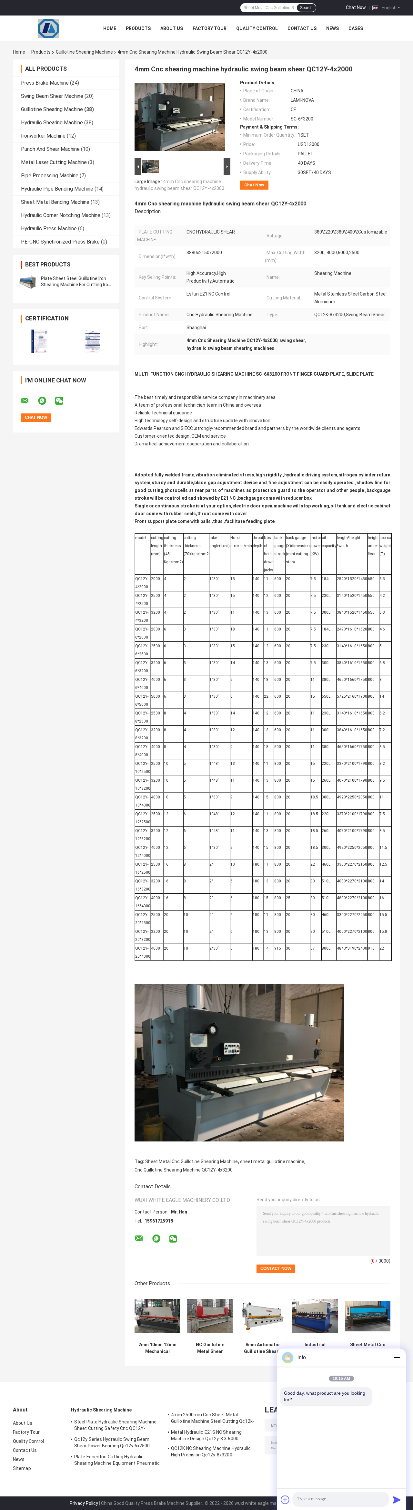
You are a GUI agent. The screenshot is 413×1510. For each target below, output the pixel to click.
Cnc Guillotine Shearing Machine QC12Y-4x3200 (184, 1169)
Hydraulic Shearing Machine (52, 123)
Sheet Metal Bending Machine (55, 202)
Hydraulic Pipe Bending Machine (57, 189)
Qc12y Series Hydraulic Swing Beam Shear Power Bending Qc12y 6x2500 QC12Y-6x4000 (112, 1443)
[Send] (397, 1500)
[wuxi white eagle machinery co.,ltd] (48, 28)
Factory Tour (210, 28)
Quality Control (257, 28)
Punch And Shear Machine (50, 149)
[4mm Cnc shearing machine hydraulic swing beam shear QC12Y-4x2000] (180, 118)
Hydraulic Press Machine (49, 228)
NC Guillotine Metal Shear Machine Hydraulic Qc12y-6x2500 (210, 1348)
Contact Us (302, 28)
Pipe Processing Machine (49, 175)
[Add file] (285, 1500)
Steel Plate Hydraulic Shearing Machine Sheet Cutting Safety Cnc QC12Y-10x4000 (115, 1426)
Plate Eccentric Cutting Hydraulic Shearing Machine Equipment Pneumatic (117, 1460)
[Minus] (397, 1357)
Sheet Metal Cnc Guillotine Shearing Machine (191, 1161)
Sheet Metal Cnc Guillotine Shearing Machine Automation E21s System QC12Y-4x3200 (367, 1348)
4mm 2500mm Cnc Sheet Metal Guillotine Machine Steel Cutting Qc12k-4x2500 (212, 1419)
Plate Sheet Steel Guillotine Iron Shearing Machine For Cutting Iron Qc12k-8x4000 (76, 284)
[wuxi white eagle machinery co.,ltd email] (29, 401)
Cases (355, 28)
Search (306, 7)
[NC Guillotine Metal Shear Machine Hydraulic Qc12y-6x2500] (210, 1316)
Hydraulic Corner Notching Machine (60, 215)
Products (138, 28)
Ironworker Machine (43, 136)
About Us (171, 28)
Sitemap (22, 1468)
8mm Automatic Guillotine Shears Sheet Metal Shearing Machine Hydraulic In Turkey (262, 1348)
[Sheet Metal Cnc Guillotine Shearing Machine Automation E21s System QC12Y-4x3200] (367, 1316)
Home (109, 28)
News (332, 28)
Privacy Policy (84, 1503)
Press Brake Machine (45, 83)
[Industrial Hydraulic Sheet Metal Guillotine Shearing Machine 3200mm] (315, 1316)
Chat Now (356, 7)
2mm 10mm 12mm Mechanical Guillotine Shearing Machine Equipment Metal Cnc (157, 1348)
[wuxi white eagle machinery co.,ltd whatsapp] (46, 401)
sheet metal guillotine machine (272, 1161)
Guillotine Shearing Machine (84, 52)
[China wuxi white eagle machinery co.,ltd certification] (39, 341)
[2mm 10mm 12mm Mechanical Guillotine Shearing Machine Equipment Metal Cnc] (157, 1316)
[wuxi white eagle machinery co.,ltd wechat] (63, 401)
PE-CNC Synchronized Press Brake (60, 242)
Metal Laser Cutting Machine (54, 162)
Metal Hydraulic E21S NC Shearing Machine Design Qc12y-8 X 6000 (206, 1435)
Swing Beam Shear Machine (52, 96)
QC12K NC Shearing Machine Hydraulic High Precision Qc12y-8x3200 (211, 1451)
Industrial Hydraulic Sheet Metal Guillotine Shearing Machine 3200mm (315, 1348)
